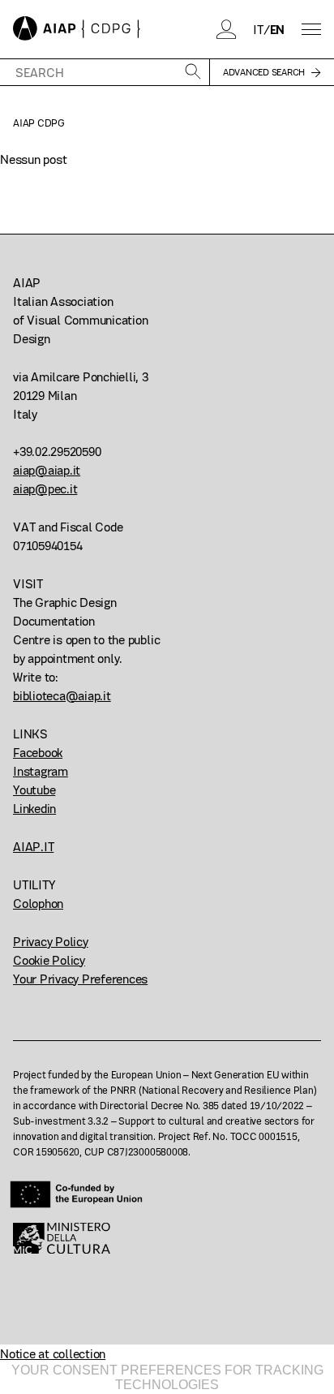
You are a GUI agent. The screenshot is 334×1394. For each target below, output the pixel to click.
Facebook (37, 752)
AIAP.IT (33, 846)
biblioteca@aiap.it (62, 695)
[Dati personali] (227, 29)
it (258, 29)
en (277, 29)
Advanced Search (264, 72)
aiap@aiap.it (46, 470)
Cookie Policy (49, 960)
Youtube (34, 790)
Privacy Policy (50, 941)
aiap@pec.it (45, 489)
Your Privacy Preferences (80, 979)
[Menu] (311, 29)
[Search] (193, 73)
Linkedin (34, 808)
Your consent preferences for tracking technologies (167, 1377)
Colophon (38, 903)
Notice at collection (52, 1354)
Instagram (40, 771)
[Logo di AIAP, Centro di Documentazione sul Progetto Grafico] (76, 29)
